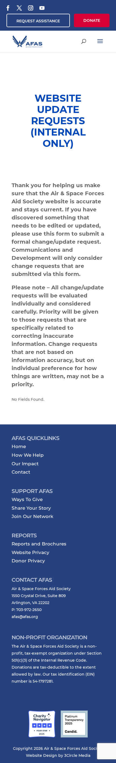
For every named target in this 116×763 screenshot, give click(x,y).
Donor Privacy (28, 560)
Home (19, 446)
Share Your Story (31, 508)
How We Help (28, 455)
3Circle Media (77, 755)
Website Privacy (30, 552)
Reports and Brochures (39, 543)
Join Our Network (32, 516)
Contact (21, 472)
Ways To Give (27, 499)
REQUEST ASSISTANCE (38, 21)
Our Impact (25, 463)
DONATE (91, 20)
